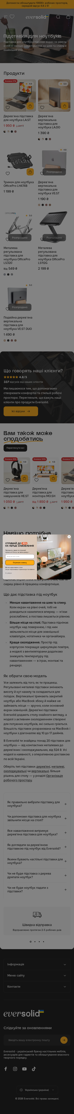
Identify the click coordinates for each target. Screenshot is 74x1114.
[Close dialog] (69, 536)
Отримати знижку (20, 562)
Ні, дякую (8, 573)
